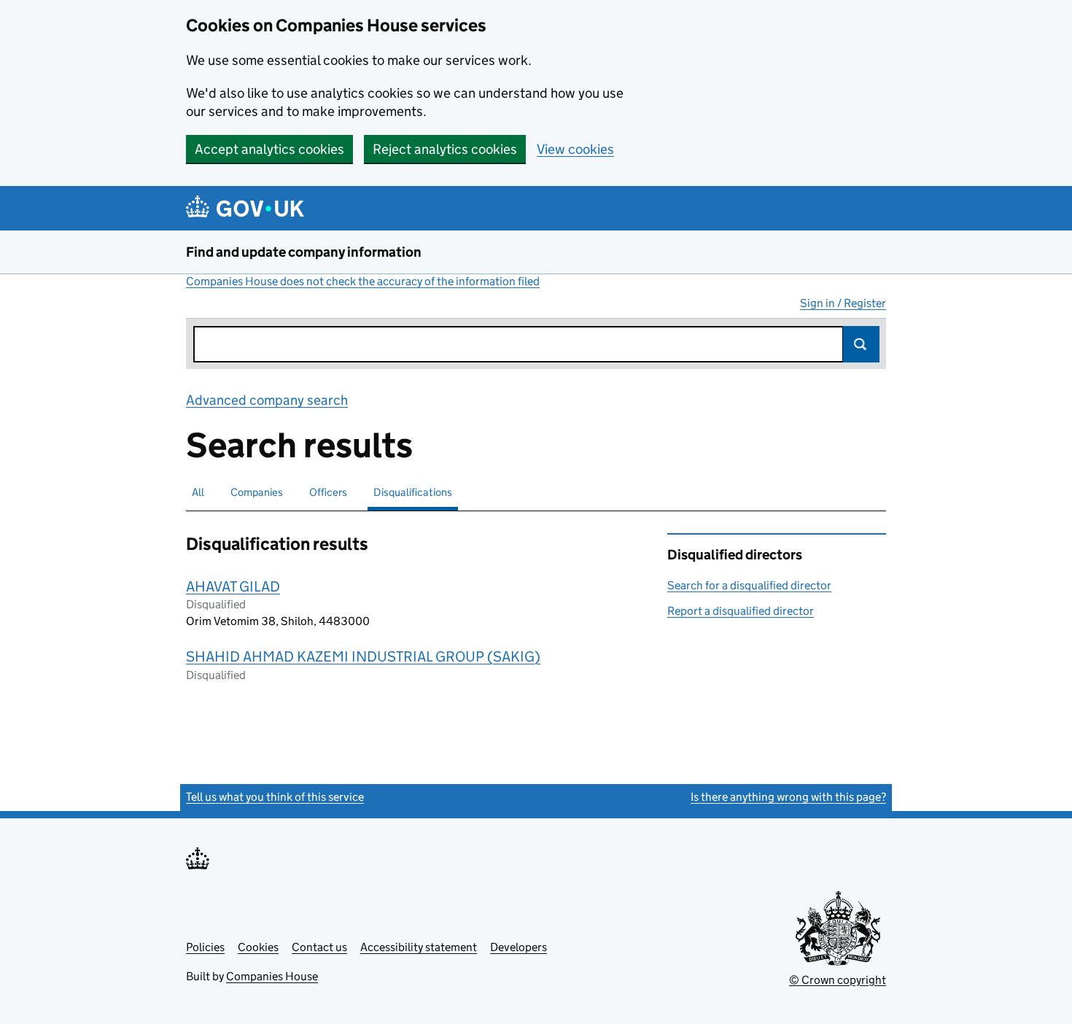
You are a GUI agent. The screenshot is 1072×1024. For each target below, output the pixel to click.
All (198, 492)
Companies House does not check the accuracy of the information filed (363, 281)
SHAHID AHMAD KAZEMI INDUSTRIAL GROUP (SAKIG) (363, 656)
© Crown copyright (837, 980)
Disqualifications (412, 492)
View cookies (575, 149)
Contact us (319, 947)
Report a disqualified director (740, 611)
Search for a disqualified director (749, 585)
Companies (256, 492)
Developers (518, 947)
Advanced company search (267, 400)
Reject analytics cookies (445, 149)
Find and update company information (304, 252)
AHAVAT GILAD (233, 586)
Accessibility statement (418, 947)
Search (861, 344)
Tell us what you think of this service (275, 797)
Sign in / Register (843, 303)
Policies (205, 947)
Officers (328, 492)
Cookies (258, 947)
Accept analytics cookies (269, 149)
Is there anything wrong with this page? (788, 797)
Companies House (272, 976)
